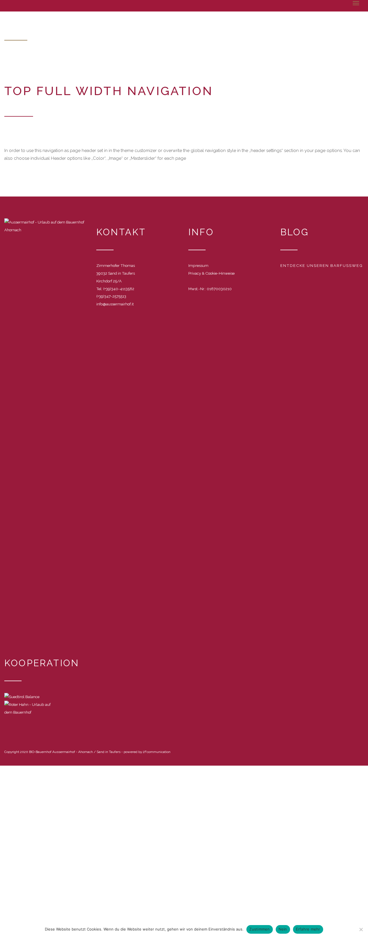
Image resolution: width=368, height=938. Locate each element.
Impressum (198, 265)
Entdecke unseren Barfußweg (321, 265)
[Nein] (361, 929)
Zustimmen (259, 929)
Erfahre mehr (308, 929)
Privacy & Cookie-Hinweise (211, 273)
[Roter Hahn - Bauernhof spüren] (31, 708)
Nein (283, 929)
